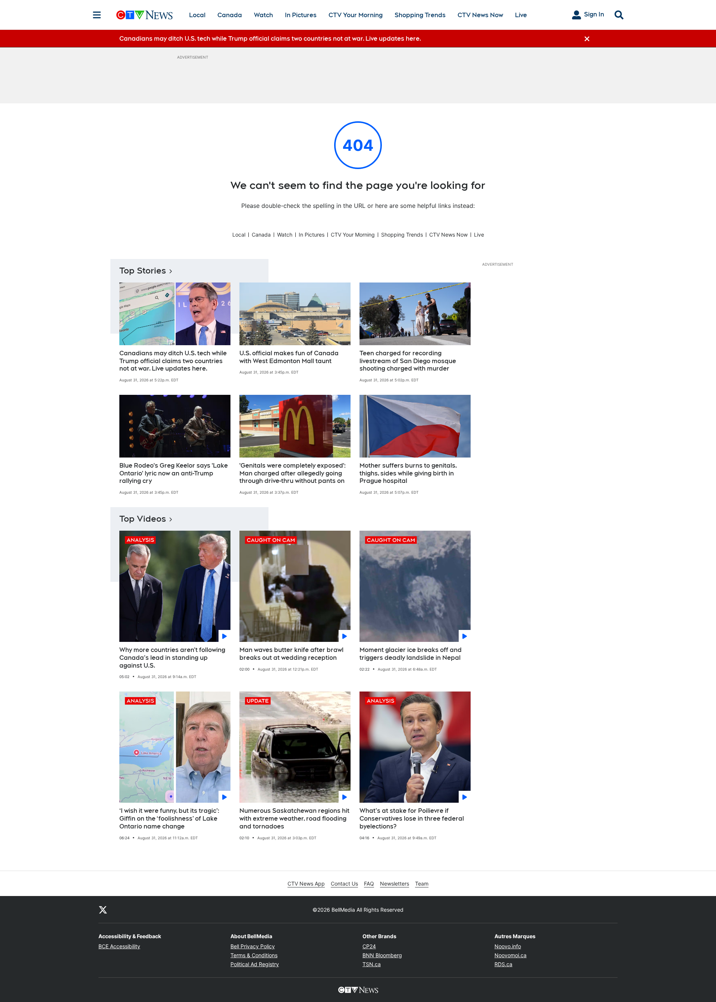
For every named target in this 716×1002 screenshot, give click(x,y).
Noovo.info (507, 946)
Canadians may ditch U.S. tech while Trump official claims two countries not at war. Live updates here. (173, 361)
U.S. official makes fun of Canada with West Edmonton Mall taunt (289, 357)
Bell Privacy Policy (252, 946)
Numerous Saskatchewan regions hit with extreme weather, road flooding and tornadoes (294, 818)
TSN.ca (371, 964)
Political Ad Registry (254, 964)
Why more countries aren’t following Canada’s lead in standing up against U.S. (172, 657)
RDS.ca (503, 964)
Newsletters (394, 883)
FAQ (369, 883)
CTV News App (306, 883)
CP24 (369, 946)
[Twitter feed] (102, 909)
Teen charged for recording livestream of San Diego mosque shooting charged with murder (407, 361)
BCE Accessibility (119, 946)
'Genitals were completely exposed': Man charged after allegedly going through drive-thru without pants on (292, 473)
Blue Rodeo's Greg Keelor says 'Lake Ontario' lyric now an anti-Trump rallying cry (173, 473)
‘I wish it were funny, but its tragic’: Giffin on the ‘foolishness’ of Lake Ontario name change (169, 818)
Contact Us (344, 883)
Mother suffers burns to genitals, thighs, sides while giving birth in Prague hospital (408, 473)
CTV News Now (480, 15)
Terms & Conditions (253, 955)
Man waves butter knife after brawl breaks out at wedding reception (291, 653)
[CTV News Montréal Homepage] (144, 14)
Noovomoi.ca (510, 955)
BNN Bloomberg (382, 955)
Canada (229, 15)
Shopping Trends (420, 15)
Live (521, 15)
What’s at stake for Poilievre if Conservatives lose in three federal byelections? (411, 818)
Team (421, 883)
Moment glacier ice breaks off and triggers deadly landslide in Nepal (410, 653)
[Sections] (97, 14)
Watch (263, 15)
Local (197, 15)
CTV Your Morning (356, 15)
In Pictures (301, 15)
